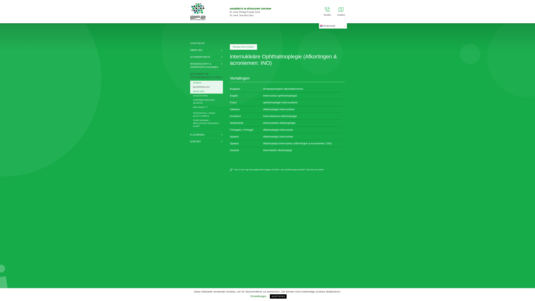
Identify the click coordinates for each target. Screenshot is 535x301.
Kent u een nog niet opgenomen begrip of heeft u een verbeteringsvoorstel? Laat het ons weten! (279, 169)
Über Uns (196, 50)
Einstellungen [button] (258, 296)
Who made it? (200, 107)
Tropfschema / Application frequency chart (206, 123)
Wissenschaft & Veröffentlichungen (204, 65)
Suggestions (200, 96)
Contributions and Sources (203, 101)
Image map (198, 91)
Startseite (197, 43)
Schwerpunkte (200, 57)
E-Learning (197, 135)
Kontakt (195, 141)
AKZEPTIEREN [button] (278, 296)
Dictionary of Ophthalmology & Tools (206, 76)
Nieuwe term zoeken (243, 47)
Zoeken (197, 83)
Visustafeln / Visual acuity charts (204, 114)
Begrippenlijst (201, 87)
